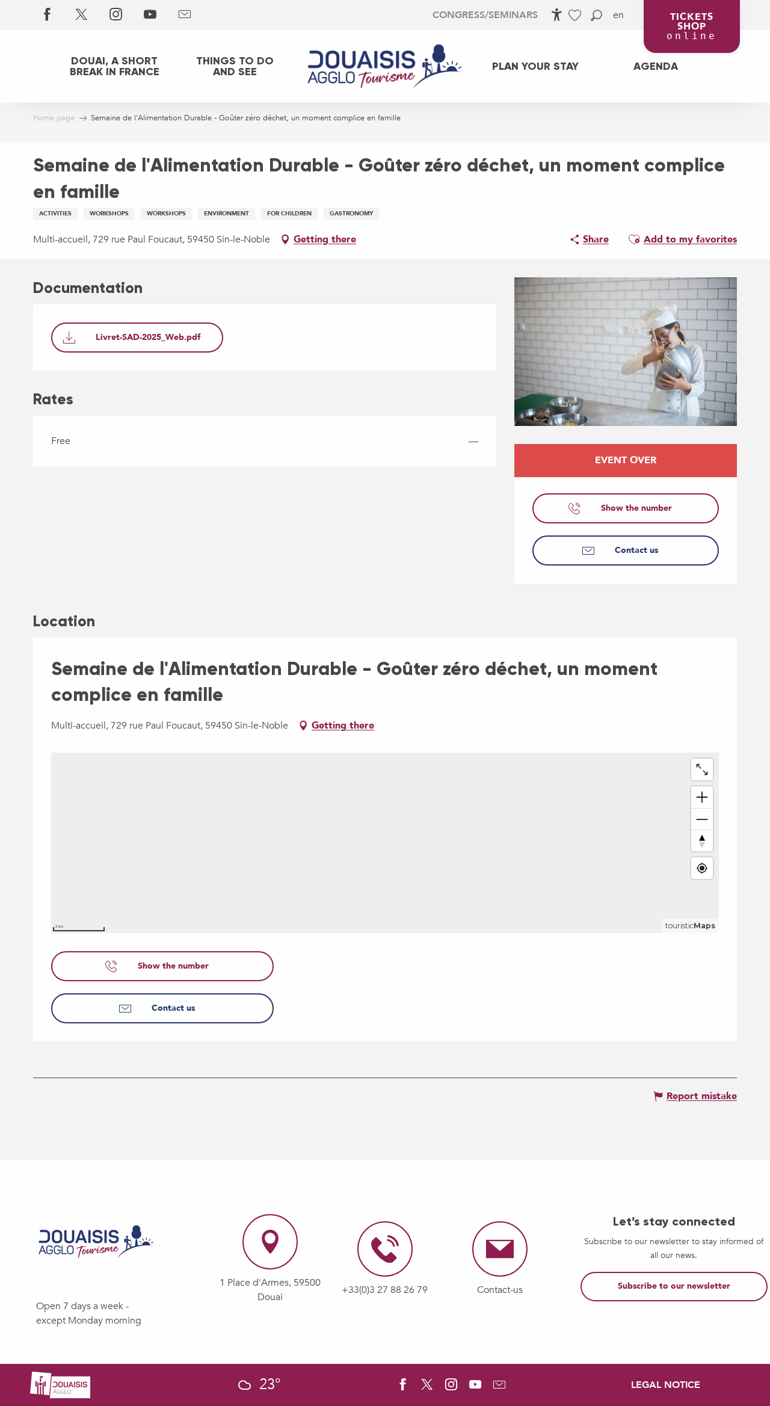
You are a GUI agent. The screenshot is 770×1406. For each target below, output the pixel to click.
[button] (596, 15)
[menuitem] (114, 66)
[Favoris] (576, 15)
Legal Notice (665, 1385)
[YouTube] (150, 15)
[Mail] (184, 15)
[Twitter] (81, 15)
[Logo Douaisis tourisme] (96, 1242)
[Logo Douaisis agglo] (60, 1383)
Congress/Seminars (485, 15)
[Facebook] (47, 15)
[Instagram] (116, 15)
